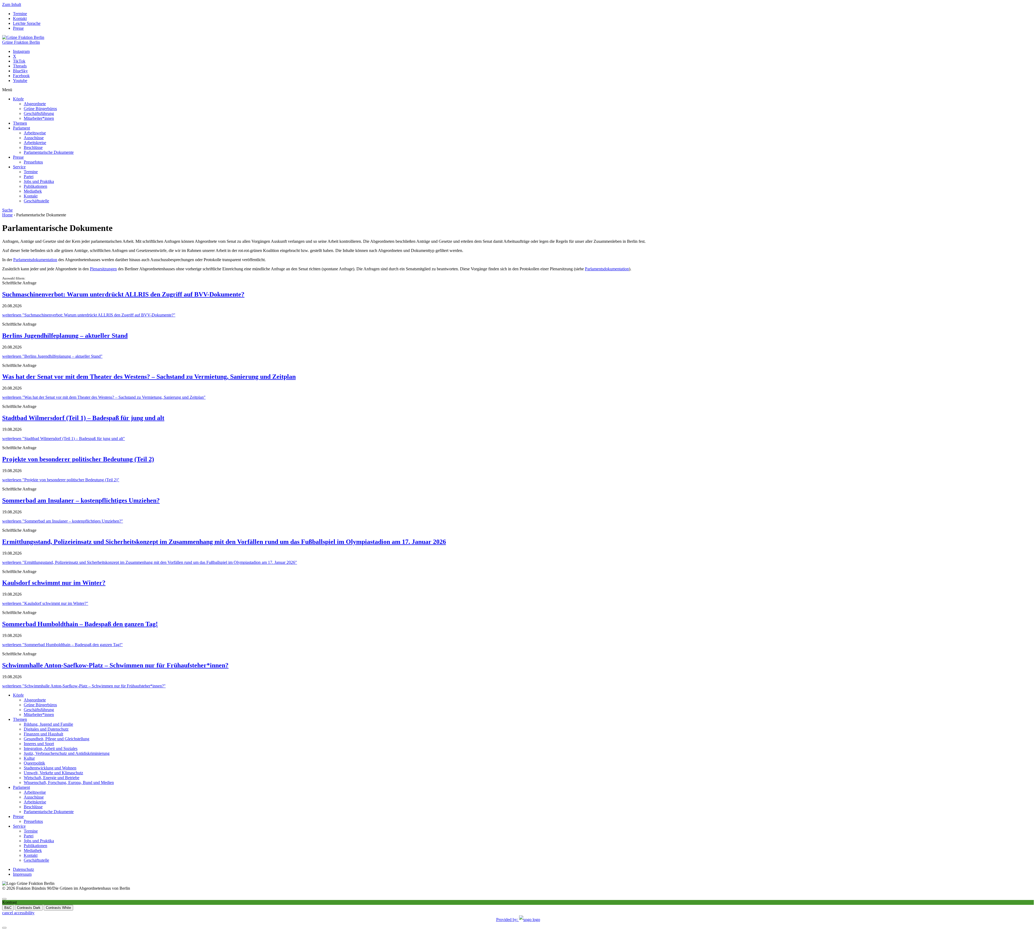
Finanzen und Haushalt (43, 734)
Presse (18, 28)
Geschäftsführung (39, 113)
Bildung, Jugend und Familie (48, 724)
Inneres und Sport (39, 743)
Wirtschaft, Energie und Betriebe (51, 777)
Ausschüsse (34, 137)
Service (19, 167)
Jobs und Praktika (39, 181)
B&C (8, 908)
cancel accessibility (18, 912)
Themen (20, 123)
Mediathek (33, 191)
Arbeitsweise (35, 133)
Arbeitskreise (35, 142)
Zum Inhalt (11, 4)
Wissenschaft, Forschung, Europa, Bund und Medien (69, 782)
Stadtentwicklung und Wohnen (50, 768)
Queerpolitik (34, 763)
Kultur (29, 758)
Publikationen (35, 186)
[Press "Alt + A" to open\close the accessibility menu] (4, 899)
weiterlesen (88, 315)
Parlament (21, 128)
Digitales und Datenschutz (46, 729)
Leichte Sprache (26, 23)
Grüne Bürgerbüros (40, 108)
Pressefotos (33, 162)
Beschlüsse (33, 147)
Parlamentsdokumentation (35, 259)
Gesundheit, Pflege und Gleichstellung (56, 738)
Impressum (22, 874)
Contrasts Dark (28, 908)
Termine (20, 13)
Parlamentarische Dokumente (49, 152)
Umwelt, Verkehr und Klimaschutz (53, 772)
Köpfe (18, 99)
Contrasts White (58, 908)
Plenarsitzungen (103, 269)
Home (7, 215)
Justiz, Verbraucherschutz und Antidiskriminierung (67, 753)
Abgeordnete (35, 103)
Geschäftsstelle (36, 201)
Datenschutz (23, 869)
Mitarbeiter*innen (39, 118)
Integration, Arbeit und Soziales (50, 748)
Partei (28, 176)
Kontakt (20, 18)
